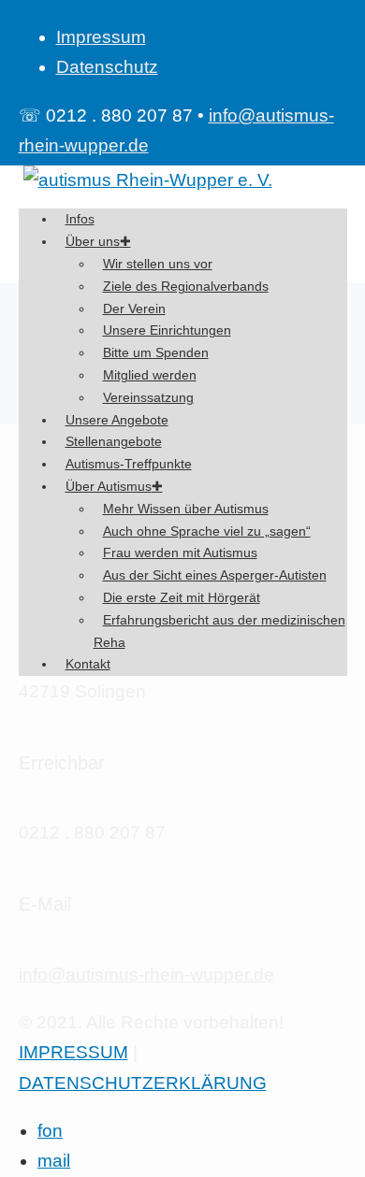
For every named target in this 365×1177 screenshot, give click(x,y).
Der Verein (134, 308)
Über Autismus (109, 486)
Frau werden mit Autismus (180, 552)
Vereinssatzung (148, 397)
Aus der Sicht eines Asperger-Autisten (215, 574)
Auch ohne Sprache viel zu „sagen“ (207, 531)
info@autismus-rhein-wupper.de (146, 974)
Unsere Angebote (117, 419)
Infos (80, 218)
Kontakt (88, 663)
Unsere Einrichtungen (167, 330)
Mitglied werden (150, 374)
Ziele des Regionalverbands (186, 286)
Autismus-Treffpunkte (129, 463)
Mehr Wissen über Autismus (186, 508)
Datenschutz (107, 67)
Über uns (93, 241)
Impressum (101, 37)
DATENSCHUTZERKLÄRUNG (143, 1083)
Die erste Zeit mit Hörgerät (181, 597)
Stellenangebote (114, 441)
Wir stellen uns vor (157, 263)
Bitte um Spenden (156, 352)
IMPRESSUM (73, 1052)
